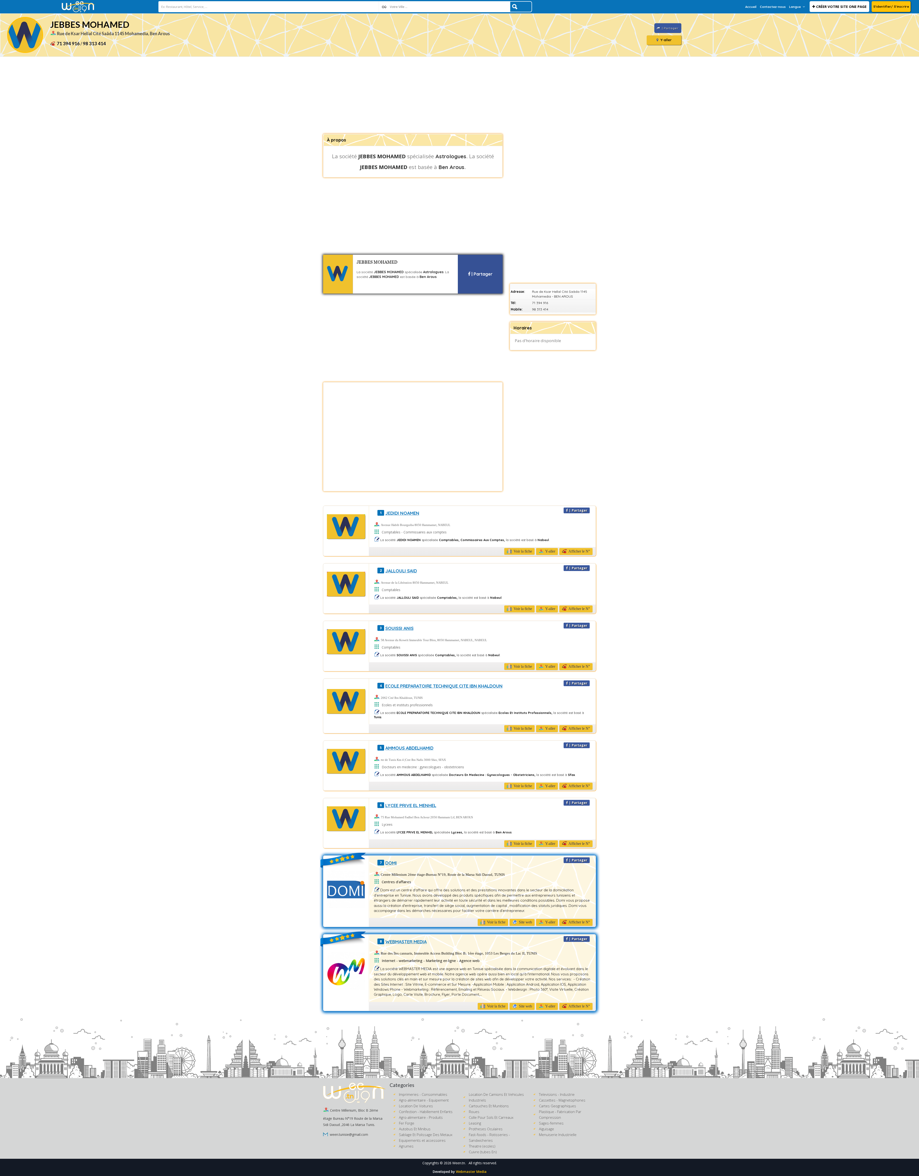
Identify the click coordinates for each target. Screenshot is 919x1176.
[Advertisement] (459, 95)
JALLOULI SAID (401, 571)
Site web (525, 922)
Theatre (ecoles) (482, 1146)
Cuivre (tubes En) (483, 1151)
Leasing (475, 1123)
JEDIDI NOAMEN (402, 513)
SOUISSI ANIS (399, 628)
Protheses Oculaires (486, 1128)
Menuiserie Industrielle (558, 1134)
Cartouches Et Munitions (489, 1105)
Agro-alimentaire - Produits (421, 1117)
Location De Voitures (416, 1105)
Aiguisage (546, 1128)
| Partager (481, 274)
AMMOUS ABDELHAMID (409, 748)
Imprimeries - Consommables (423, 1094)
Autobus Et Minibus (415, 1128)
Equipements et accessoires (422, 1140)
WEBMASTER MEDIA (406, 941)
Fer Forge (406, 1123)
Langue (795, 7)
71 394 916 (68, 43)
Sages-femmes (551, 1123)
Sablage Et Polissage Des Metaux (425, 1134)
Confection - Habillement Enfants (426, 1111)
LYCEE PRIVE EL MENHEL (410, 805)
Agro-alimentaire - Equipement (424, 1100)
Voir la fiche (522, 551)
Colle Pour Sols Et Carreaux (491, 1117)
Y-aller (666, 40)
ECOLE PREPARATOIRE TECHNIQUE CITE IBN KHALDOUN (444, 686)
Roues (474, 1111)
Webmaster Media (471, 1171)
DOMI (391, 863)
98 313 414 (94, 43)
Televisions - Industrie (557, 1094)
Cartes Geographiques (557, 1105)
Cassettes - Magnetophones (562, 1100)
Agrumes (406, 1146)
